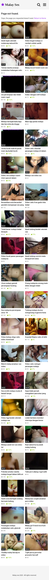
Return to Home (40, 18)
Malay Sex (11, 5)
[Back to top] (44, 575)
